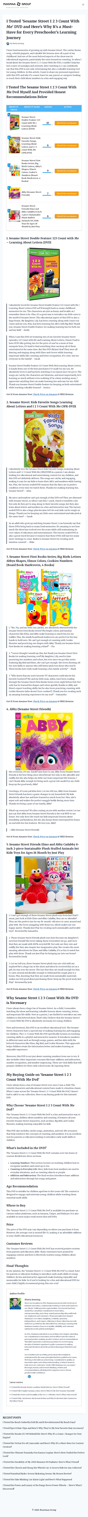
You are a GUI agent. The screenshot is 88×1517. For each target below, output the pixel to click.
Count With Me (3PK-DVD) (57, 406)
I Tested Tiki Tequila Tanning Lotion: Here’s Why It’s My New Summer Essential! (42, 1391)
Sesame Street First (23, 557)
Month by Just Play (50, 853)
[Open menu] (83, 4)
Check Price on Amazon (67, 123)
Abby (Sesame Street (24, 709)
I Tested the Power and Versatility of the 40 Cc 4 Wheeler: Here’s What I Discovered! (44, 1395)
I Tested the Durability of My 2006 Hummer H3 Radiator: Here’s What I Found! (41, 1462)
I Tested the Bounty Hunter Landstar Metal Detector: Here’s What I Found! (40, 1387)
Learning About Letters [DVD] (30, 242)
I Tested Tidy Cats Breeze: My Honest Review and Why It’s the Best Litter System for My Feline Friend (43, 1399)
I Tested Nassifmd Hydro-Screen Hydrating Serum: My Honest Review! (37, 1473)
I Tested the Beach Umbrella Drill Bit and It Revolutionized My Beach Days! (39, 1422)
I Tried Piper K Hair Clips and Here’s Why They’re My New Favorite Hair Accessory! (43, 1428)
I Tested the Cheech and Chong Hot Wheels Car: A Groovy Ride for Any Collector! (42, 1468)
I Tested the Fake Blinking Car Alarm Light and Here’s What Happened (37, 1479)
